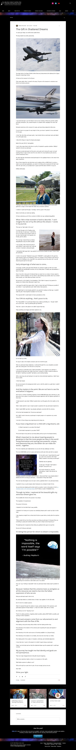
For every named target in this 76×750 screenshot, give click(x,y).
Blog (56, 744)
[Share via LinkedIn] (22, 676)
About (45, 743)
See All (65, 686)
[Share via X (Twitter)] (19, 676)
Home (41, 743)
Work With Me (50, 743)
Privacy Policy (53, 746)
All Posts (11, 17)
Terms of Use (47, 746)
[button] (70, 3)
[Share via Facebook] (16, 676)
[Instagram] (52, 3)
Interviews (53, 744)
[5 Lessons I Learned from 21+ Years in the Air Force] (38, 694)
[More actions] (59, 25)
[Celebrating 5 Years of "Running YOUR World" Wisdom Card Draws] (18, 694)
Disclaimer (59, 746)
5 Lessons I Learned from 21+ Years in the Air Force (37, 701)
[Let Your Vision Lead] (57, 694)
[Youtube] (59, 3)
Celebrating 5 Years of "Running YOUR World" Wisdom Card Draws (17, 701)
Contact (59, 744)
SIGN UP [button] (14, 731)
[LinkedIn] (56, 3)
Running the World (57, 743)
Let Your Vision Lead (55, 701)
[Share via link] (25, 676)
